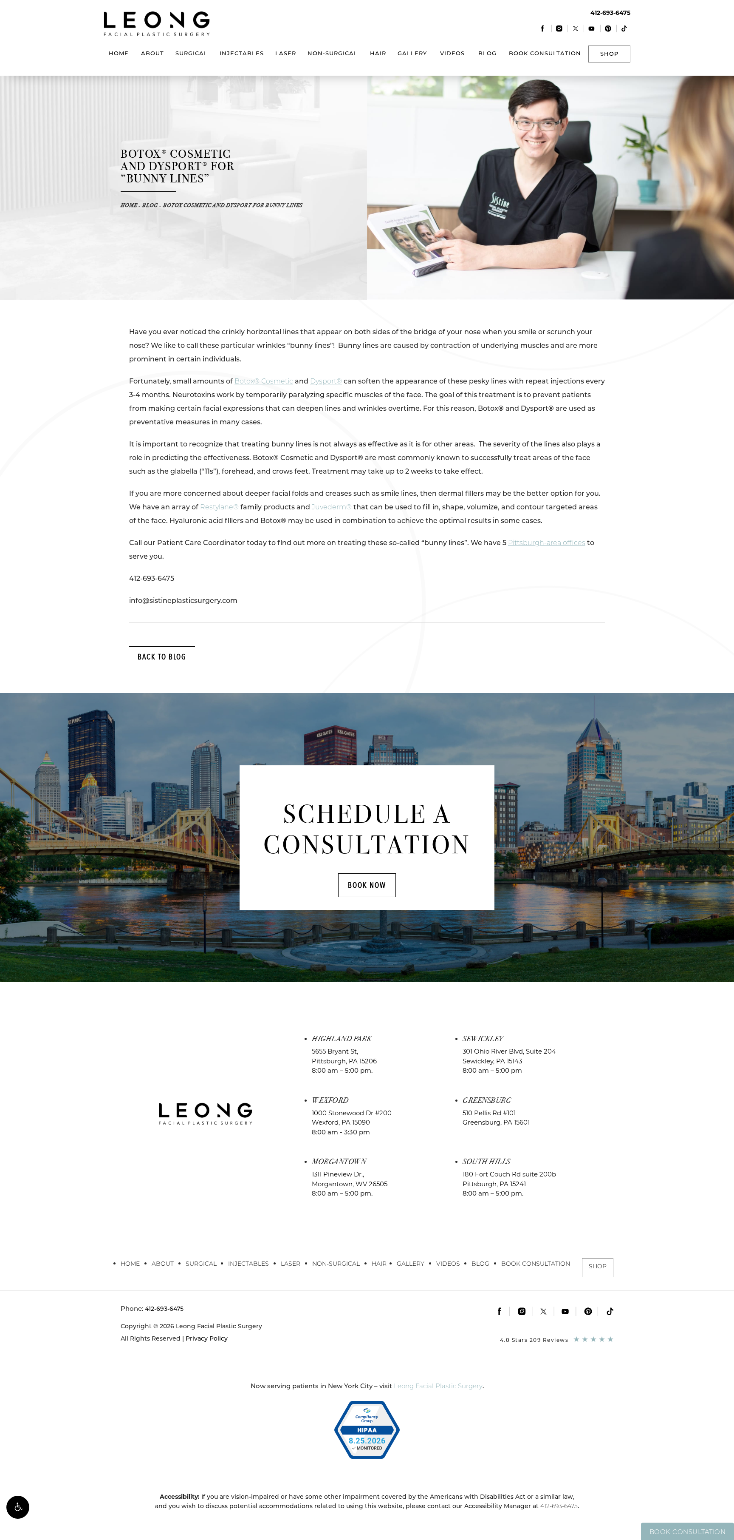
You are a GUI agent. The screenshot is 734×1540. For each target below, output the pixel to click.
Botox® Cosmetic (263, 381)
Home (119, 53)
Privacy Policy (207, 1338)
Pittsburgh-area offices (546, 543)
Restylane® (219, 507)
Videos (452, 53)
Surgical (191, 53)
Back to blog (162, 656)
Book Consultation (545, 53)
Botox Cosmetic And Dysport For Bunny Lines (232, 205)
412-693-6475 (559, 1506)
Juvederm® (332, 507)
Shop (609, 53)
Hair (378, 53)
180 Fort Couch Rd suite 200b (509, 1179)
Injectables (242, 53)
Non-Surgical (333, 53)
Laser (285, 53)
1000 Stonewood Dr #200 (352, 1118)
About (152, 53)
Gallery (412, 53)
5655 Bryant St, (344, 1056)
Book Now (367, 885)
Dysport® (326, 381)
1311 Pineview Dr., (349, 1179)
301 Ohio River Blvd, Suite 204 (509, 1056)
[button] (17, 1507)
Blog (487, 53)
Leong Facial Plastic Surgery (438, 1386)
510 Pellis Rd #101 (496, 1118)
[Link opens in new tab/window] (543, 28)
